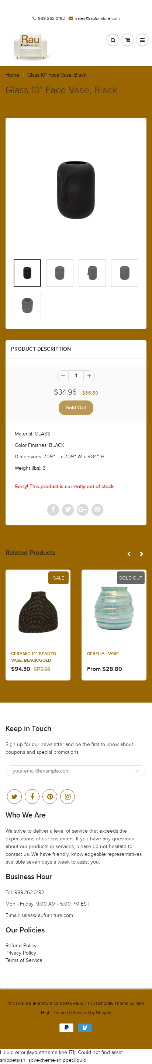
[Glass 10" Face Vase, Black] (76, 190)
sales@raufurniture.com (97, 18)
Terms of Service (24, 960)
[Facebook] (32, 796)
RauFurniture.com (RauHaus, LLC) (60, 1004)
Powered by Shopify (91, 1013)
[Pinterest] (49, 796)
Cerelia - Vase (103, 654)
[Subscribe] (137, 771)
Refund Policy (21, 945)
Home (12, 75)
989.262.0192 (51, 18)
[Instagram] (67, 796)
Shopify (105, 1004)
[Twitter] (14, 796)
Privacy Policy (21, 953)
